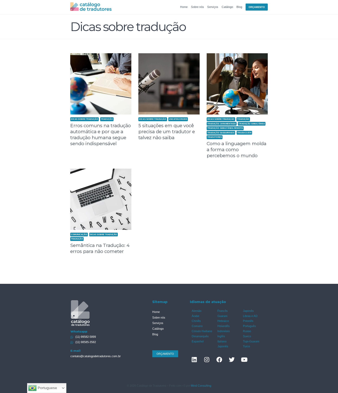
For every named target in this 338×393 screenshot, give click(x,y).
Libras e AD (250, 316)
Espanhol (198, 341)
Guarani (222, 316)
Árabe (195, 316)
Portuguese (47, 388)
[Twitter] (231, 359)
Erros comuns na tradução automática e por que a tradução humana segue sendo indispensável (100, 134)
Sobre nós (197, 6)
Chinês (196, 320)
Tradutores (214, 137)
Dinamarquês (200, 336)
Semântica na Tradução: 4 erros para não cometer (100, 248)
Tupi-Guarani (251, 341)
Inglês (221, 336)
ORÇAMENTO (257, 7)
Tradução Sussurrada (221, 133)
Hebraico (223, 320)
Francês (222, 310)
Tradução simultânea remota (225, 128)
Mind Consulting (201, 385)
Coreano (197, 326)
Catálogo (227, 6)
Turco (246, 346)
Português (249, 326)
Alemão (196, 310)
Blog (239, 6)
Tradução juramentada (221, 124)
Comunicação (79, 234)
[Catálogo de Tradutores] (91, 7)
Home (184, 6)
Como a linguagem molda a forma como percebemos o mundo (236, 149)
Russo (247, 331)
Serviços (212, 6)
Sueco (247, 336)
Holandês (223, 326)
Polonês (248, 320)
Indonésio (223, 331)
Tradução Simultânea (252, 124)
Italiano (222, 341)
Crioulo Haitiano (202, 331)
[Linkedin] (194, 359)
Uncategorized (178, 119)
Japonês (222, 346)
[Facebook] (219, 359)
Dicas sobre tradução (84, 119)
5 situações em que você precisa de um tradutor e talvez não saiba (166, 131)
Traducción (244, 133)
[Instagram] (206, 359)
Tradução (107, 119)
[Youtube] (244, 359)
